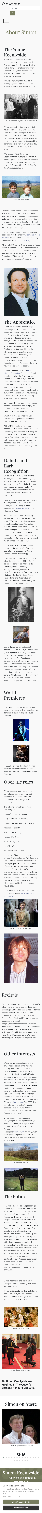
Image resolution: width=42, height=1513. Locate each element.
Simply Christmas (22, 240)
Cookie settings (21, 1508)
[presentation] (18, 1454)
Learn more (17, 1496)
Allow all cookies (21, 1502)
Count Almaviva (22, 508)
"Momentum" (18, 1132)
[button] (3, 1458)
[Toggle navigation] (6, 21)
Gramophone (18, 1102)
